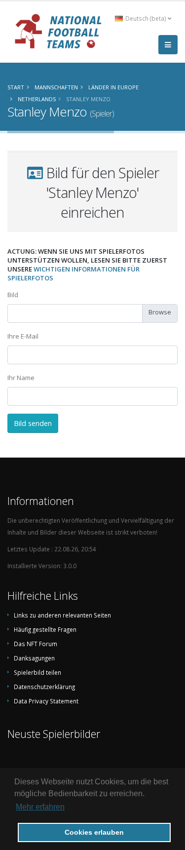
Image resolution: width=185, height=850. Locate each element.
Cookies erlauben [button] (94, 832)
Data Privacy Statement (46, 701)
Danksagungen (34, 658)
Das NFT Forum (35, 644)
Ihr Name (21, 377)
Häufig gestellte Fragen (45, 629)
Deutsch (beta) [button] (146, 18)
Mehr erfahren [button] (40, 807)
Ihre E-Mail (22, 336)
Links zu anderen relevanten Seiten (62, 615)
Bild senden (33, 423)
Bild (12, 294)
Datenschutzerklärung (44, 687)
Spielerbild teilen (37, 672)
